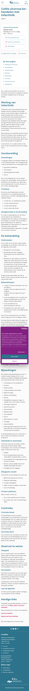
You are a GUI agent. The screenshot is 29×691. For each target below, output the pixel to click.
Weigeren (14, 361)
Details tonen (21, 352)
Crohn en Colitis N (6, 613)
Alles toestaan (14, 356)
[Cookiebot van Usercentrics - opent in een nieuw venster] (21, 329)
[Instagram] (11, 629)
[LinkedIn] (15, 629)
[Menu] (3, 2)
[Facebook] (18, 629)
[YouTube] (13, 629)
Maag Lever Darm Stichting (9, 616)
